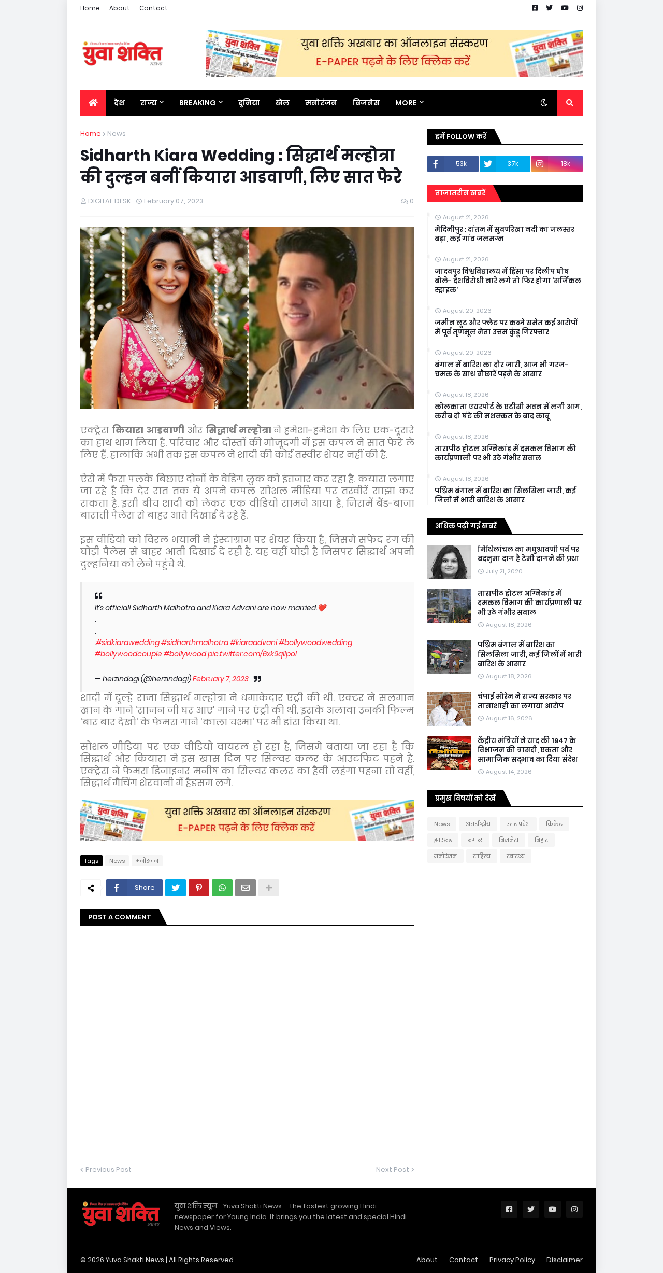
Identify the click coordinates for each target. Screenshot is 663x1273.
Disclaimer (564, 1260)
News (116, 133)
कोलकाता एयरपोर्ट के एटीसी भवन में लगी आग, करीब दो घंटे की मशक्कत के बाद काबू (508, 411)
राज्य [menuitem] (148, 102)
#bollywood (185, 654)
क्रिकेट (554, 824)
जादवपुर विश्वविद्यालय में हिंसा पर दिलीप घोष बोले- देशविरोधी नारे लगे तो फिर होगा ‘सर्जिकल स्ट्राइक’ (508, 281)
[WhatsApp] (222, 887)
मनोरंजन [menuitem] (321, 102)
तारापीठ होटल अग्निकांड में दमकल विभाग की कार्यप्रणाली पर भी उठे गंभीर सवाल (505, 453)
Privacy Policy (512, 1260)
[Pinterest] (199, 887)
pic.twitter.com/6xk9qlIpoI (252, 654)
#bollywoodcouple (128, 654)
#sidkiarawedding (128, 642)
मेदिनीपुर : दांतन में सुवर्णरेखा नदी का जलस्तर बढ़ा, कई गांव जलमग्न (504, 234)
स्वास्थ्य (516, 856)
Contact (153, 8)
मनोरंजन (147, 861)
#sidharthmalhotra (194, 642)
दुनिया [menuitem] (249, 102)
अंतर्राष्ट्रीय (478, 824)
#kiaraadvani (253, 642)
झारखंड (443, 840)
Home (90, 8)
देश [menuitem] (119, 102)
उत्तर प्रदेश (518, 824)
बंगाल (475, 840)
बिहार (541, 840)
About (119, 8)
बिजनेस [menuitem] (366, 102)
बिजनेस (508, 840)
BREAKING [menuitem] (197, 102)
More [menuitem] (406, 102)
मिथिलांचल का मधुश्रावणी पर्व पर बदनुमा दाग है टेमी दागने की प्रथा (528, 554)
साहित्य (482, 856)
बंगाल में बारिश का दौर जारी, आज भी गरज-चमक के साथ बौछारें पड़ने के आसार (501, 369)
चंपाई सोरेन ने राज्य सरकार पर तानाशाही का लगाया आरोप (524, 701)
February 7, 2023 (221, 679)
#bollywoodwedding (315, 642)
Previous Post (108, 1169)
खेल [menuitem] (283, 102)
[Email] (245, 887)
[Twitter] (175, 887)
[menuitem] (93, 103)
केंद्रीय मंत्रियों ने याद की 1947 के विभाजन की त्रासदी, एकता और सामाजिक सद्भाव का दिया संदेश (528, 750)
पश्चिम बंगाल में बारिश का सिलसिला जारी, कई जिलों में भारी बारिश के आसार (505, 495)
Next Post (392, 1169)
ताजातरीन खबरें (460, 193)
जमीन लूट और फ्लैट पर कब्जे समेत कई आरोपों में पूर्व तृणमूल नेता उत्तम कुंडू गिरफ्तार (506, 327)
